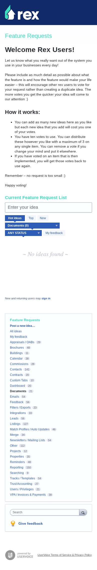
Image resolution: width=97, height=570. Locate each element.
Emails (14, 396)
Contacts (16, 369)
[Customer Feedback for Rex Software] (22, 12)
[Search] (83, 512)
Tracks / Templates (22, 478)
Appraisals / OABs (22, 342)
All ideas (16, 331)
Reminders (17, 462)
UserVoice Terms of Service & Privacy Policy (65, 554)
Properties (17, 456)
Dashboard (17, 386)
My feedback (54, 233)
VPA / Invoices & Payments (28, 494)
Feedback (16, 402)
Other (13, 445)
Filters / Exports (20, 407)
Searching (17, 473)
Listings (15, 424)
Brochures (17, 347)
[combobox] (45, 512)
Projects (15, 451)
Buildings (16, 353)
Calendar (16, 358)
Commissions (19, 364)
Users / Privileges (22, 489)
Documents (18, 391)
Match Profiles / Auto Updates (29, 429)
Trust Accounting (21, 484)
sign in (46, 298)
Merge (14, 435)
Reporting (16, 467)
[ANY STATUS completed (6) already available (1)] (23, 233)
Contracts (16, 375)
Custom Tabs (19, 380)
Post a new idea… (22, 326)
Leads (14, 418)
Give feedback (30, 523)
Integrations (18, 413)
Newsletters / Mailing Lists (27, 440)
